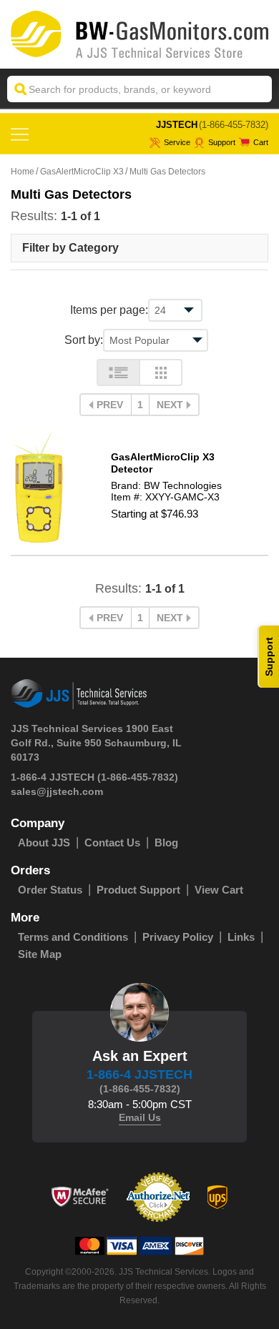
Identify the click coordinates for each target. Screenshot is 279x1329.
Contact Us (112, 842)
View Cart (219, 890)
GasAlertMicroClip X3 (82, 172)
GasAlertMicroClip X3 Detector (163, 463)
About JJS (44, 842)
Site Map (40, 954)
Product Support (138, 890)
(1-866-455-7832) (233, 124)
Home (22, 172)
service (177, 142)
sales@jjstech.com (57, 791)
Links (241, 937)
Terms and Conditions (73, 937)
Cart (260, 142)
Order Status (50, 890)
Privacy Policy (177, 937)
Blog (166, 842)
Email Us (140, 1117)
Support (221, 142)
